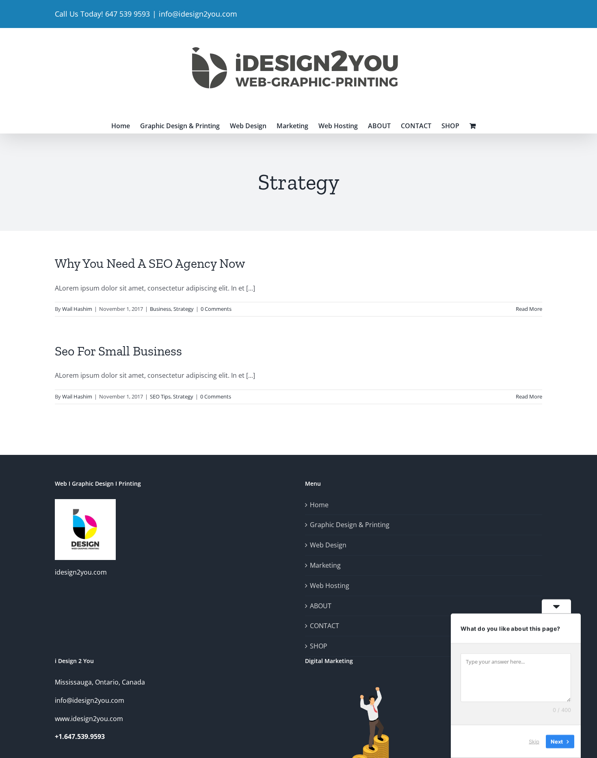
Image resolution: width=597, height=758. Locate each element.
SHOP (318, 646)
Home (319, 504)
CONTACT (324, 625)
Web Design (328, 545)
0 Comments (216, 308)
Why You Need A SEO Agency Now (150, 263)
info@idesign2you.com (198, 14)
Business (160, 308)
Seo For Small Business (118, 351)
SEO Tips (160, 396)
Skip (534, 741)
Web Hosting (329, 585)
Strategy (183, 308)
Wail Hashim (77, 308)
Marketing (325, 565)
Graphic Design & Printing (349, 524)
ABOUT (320, 605)
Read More (529, 308)
